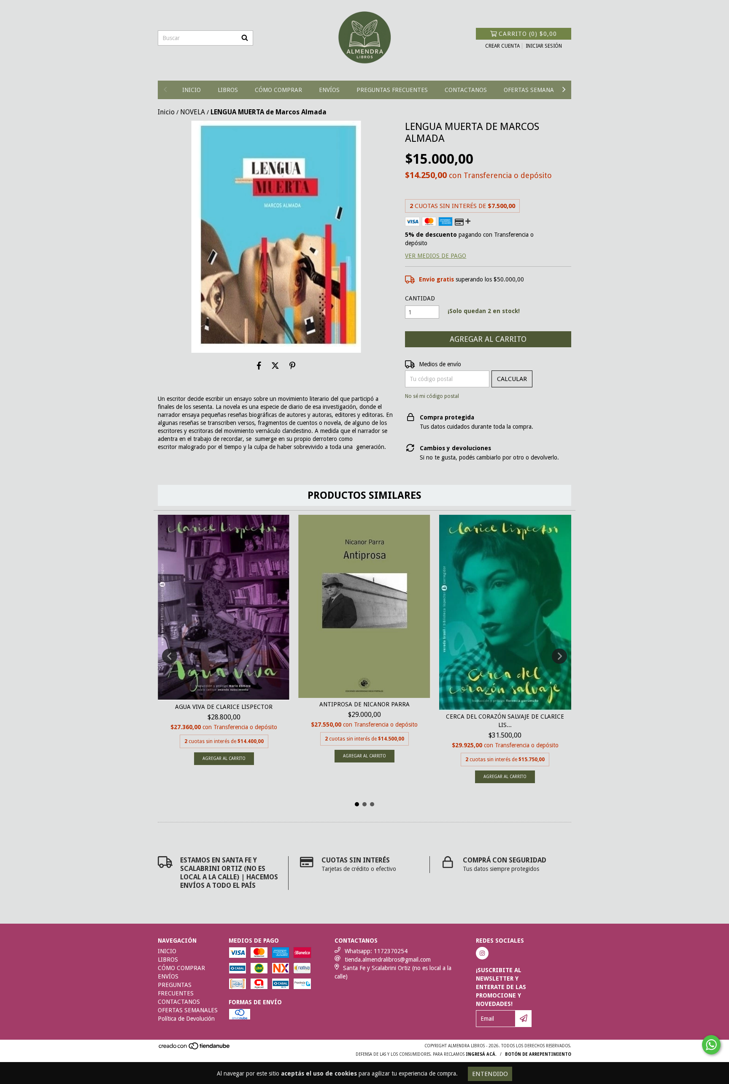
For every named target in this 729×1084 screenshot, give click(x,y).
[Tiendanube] (195, 1048)
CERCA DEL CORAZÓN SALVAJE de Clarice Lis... (505, 720)
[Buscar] (244, 38)
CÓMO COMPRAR (278, 90)
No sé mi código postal (432, 396)
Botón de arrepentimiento (538, 1054)
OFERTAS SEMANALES (534, 90)
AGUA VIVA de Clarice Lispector (224, 706)
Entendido (490, 1074)
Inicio (166, 112)
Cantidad (420, 298)
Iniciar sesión (544, 46)
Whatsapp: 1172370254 (376, 951)
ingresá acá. (481, 1054)
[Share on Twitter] (275, 365)
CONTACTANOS (466, 90)
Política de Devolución (186, 1018)
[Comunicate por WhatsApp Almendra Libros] (711, 1044)
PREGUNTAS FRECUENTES (392, 90)
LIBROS (228, 90)
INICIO (191, 90)
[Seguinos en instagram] (482, 953)
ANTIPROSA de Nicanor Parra (364, 704)
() (528, 33)
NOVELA (192, 112)
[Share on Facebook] (259, 365)
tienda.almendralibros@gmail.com (388, 959)
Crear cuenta (502, 46)
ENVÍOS (329, 90)
